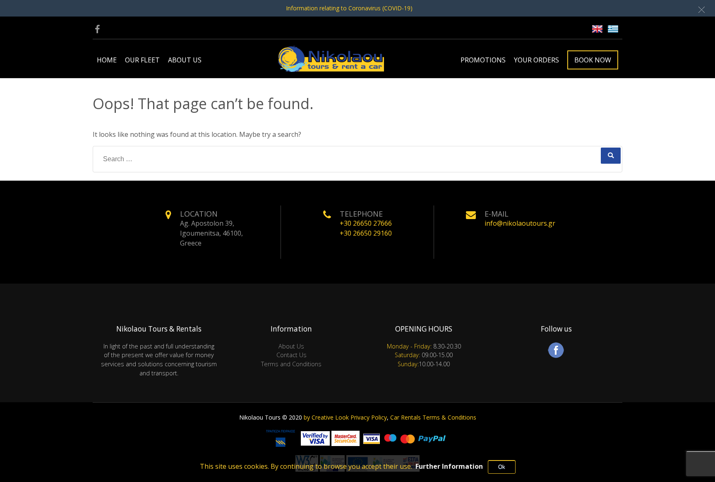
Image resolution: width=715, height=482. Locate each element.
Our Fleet (142, 59)
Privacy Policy (368, 417)
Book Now (592, 59)
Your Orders (536, 59)
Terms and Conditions (291, 364)
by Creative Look (326, 417)
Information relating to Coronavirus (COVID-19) (349, 8)
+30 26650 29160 (366, 233)
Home (107, 59)
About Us (185, 59)
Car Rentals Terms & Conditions (433, 417)
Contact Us (291, 355)
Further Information (449, 466)
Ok (501, 467)
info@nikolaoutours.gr (520, 223)
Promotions (483, 59)
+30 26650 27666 (366, 223)
